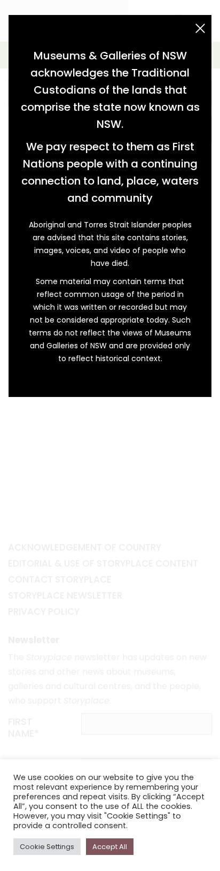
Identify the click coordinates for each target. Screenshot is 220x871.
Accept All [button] (109, 847)
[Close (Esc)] (200, 28)
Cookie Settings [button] (47, 847)
